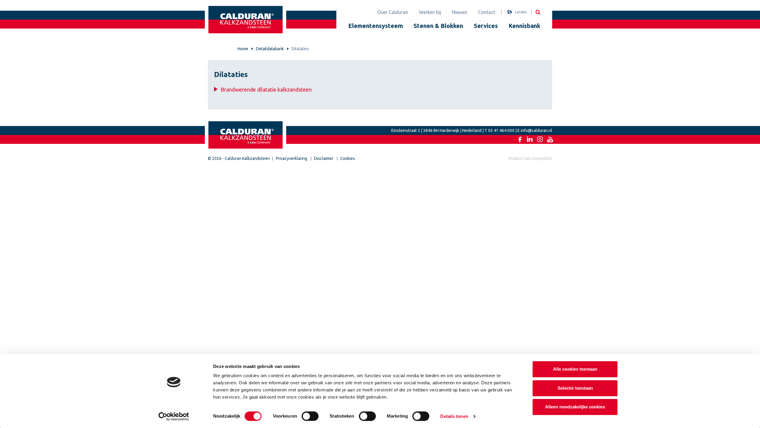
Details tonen (454, 416)
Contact (486, 12)
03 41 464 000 (501, 130)
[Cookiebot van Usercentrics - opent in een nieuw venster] (174, 416)
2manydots (542, 158)
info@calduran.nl (536, 130)
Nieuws (459, 12)
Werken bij (430, 12)
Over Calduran (392, 12)
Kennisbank (524, 25)
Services (486, 25)
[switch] (310, 416)
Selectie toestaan (575, 388)
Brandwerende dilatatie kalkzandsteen (266, 89)
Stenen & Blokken (438, 25)
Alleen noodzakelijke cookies (575, 406)
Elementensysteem (375, 25)
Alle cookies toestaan (575, 369)
